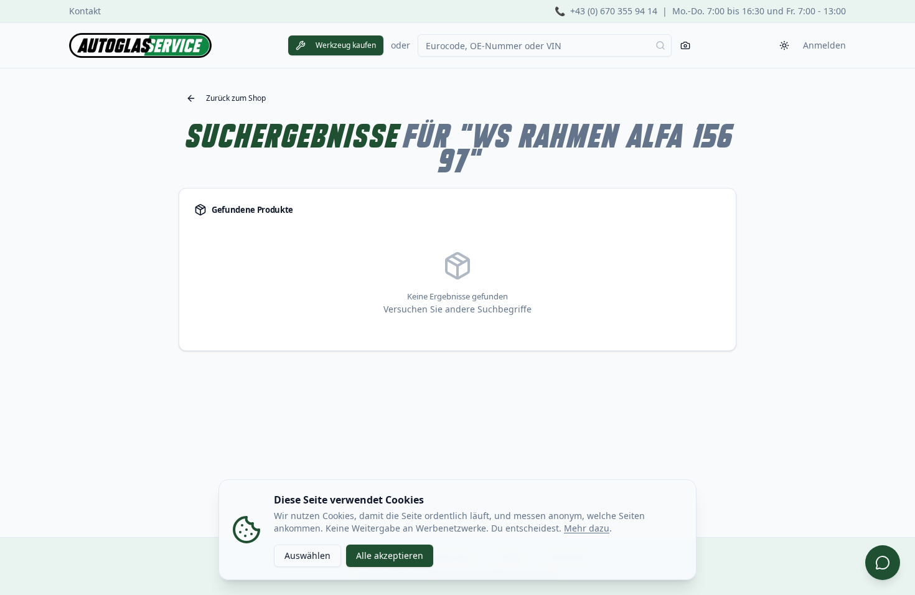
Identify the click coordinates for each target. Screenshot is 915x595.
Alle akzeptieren (389, 555)
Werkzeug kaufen (346, 45)
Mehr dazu (586, 528)
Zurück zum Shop (236, 98)
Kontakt (85, 11)
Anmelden (824, 45)
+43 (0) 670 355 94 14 (613, 11)
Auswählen (307, 555)
